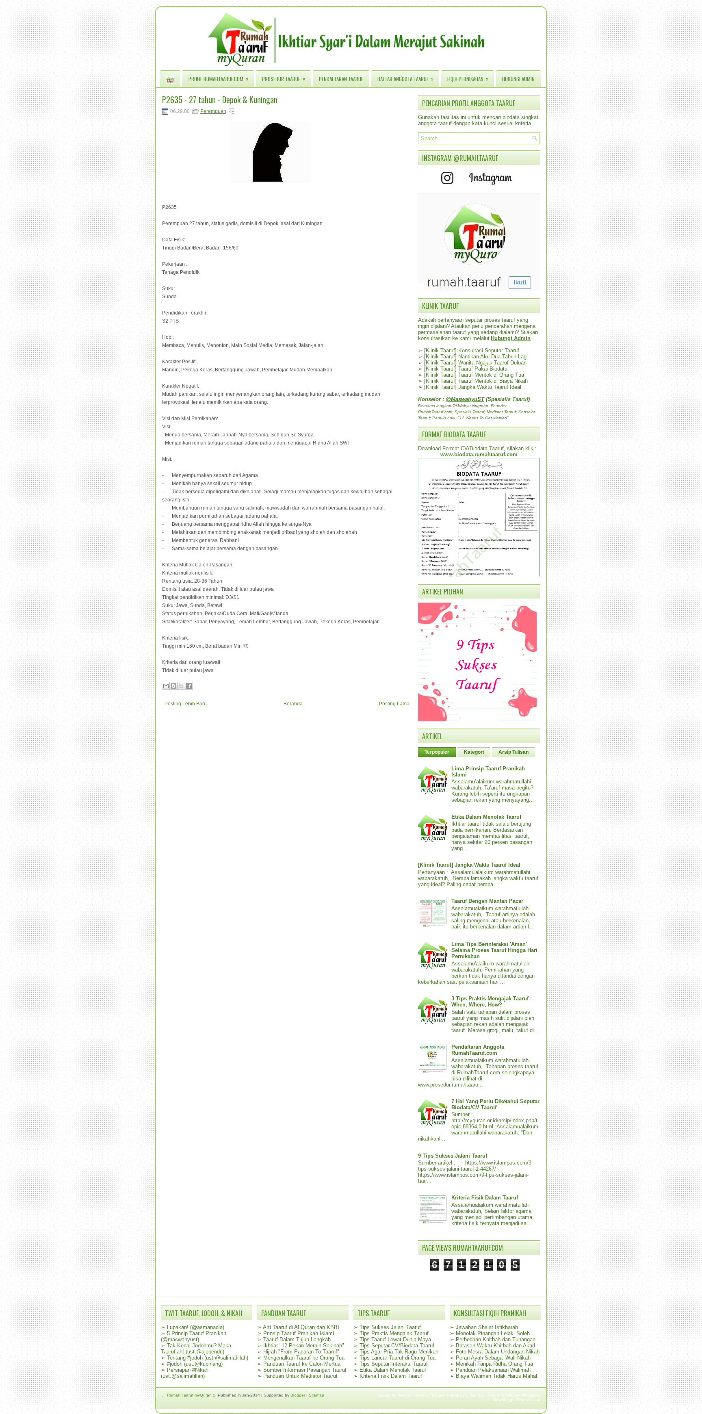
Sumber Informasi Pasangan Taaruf (305, 1370)
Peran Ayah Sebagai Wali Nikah (493, 1358)
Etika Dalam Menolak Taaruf (486, 817)
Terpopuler (437, 752)
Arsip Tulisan (513, 752)
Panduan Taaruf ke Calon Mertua (301, 1364)
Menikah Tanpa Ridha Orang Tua (494, 1364)
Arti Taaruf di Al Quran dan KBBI (301, 1327)
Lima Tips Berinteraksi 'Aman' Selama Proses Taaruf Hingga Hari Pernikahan (494, 950)
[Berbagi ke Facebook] (189, 686)
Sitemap (316, 1395)
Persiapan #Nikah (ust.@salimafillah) (184, 1373)
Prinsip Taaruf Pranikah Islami (298, 1333)
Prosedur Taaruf (284, 78)
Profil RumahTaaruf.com (218, 78)
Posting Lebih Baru (186, 704)
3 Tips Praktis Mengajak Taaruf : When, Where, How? (491, 1001)
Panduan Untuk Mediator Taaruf (300, 1376)
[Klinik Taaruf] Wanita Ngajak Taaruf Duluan (475, 363)
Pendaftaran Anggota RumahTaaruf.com (477, 1050)
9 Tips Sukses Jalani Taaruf (452, 1156)
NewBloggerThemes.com (516, 1399)
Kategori (474, 752)
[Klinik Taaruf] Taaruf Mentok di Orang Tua (474, 375)
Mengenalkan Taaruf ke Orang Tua (303, 1358)
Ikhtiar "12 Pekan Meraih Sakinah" (303, 1345)
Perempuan (213, 111)
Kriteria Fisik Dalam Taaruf (484, 1198)
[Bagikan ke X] (181, 686)
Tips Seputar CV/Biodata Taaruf (397, 1345)
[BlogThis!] (173, 686)
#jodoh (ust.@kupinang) (195, 1364)
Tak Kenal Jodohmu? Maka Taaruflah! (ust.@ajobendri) (196, 1348)
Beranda (293, 704)
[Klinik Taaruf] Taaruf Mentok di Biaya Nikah (476, 381)
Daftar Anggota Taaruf (405, 78)
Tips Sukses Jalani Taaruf (390, 1327)
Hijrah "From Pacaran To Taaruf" (301, 1352)
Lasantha (475, 1395)
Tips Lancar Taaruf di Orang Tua (398, 1358)
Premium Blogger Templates (514, 1395)
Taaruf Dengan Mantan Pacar (487, 901)
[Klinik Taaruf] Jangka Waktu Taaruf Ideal (472, 387)
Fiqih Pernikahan (468, 78)
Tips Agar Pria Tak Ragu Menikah (399, 1352)
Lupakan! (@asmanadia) (195, 1327)
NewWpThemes (412, 1395)
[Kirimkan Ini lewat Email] (166, 686)
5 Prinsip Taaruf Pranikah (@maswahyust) (193, 1336)
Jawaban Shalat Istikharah (487, 1327)
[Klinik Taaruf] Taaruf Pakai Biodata (465, 369)
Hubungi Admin (518, 79)
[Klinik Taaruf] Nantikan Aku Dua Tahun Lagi (476, 357)
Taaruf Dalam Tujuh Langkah (297, 1339)
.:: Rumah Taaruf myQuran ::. (189, 1395)
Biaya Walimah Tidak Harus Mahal (496, 1376)
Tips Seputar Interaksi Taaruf (394, 1364)
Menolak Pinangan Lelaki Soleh (493, 1333)
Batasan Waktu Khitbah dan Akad (495, 1345)
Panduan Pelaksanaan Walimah (493, 1370)
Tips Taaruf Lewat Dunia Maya (395, 1339)
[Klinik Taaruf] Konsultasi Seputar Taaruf (471, 350)
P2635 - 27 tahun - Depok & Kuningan (219, 99)
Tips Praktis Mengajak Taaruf (394, 1333)
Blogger (297, 1395)
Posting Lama (394, 704)
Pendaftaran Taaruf (341, 79)
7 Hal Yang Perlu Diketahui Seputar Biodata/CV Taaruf (495, 1104)
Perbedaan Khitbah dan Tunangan (495, 1339)
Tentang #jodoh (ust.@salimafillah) (207, 1358)
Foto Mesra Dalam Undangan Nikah (498, 1352)
